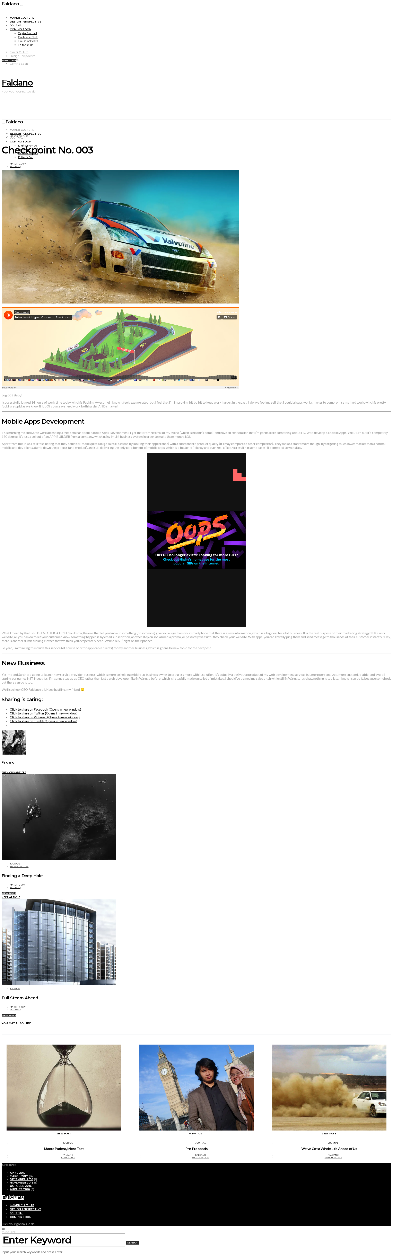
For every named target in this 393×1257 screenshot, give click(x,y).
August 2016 (20, 1189)
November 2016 (21, 1182)
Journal (16, 25)
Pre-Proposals (196, 1149)
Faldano (11, 4)
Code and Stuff (28, 37)
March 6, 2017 (18, 163)
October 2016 (21, 1185)
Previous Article (14, 772)
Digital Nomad (27, 33)
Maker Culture (22, 17)
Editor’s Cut (25, 44)
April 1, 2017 (68, 1157)
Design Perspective (25, 21)
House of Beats (28, 41)
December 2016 (21, 1179)
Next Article (11, 897)
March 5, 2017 (18, 885)
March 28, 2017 (200, 1157)
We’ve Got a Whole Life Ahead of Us (329, 1149)
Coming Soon (20, 29)
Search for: (9, 1232)
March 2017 (19, 1176)
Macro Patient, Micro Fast (64, 1149)
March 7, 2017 (18, 1007)
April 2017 (18, 1172)
